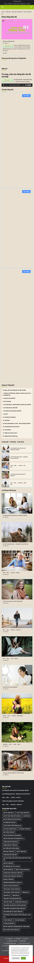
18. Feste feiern (7, 430)
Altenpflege (26, 816)
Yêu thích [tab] (21, 442)
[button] (3, 7)
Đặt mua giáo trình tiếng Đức (11, 930)
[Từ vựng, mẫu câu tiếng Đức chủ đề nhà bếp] (17, 761)
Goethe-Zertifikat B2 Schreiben (12, 835)
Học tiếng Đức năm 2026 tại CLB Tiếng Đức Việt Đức (18, 448)
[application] (17, 85)
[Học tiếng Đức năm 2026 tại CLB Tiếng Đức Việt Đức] (5, 449)
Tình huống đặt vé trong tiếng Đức (13, 911)
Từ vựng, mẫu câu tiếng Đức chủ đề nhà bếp (14, 390)
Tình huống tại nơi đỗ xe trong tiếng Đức (14, 905)
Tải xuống (26, 96)
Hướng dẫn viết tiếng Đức (10, 845)
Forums (6, 4)
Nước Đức (23, 941)
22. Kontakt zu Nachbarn (9, 417)
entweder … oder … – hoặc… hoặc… (12, 744)
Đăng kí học (23, 4)
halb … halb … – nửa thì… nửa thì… (17, 466)
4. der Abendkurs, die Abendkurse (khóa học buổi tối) (17, 404)
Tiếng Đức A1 (25, 892)
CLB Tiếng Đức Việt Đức (9, 822)
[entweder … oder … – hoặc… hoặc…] (17, 732)
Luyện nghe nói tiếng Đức (10, 855)
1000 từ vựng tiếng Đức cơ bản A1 (12, 816)
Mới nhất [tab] (5, 442)
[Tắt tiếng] (26, 85)
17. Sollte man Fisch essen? (10, 433)
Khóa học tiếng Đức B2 (9, 41)
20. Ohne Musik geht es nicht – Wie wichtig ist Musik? (17, 423)
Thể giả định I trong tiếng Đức (11, 892)
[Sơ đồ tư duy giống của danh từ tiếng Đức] (5, 475)
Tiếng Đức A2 (6, 895)
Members (10, 4)
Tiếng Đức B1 (15, 895)
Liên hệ (28, 4)
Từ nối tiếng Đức (7, 920)
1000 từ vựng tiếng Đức (22, 813)
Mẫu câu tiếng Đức (8, 863)
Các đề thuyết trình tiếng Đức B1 (12, 826)
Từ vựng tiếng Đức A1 (9, 923)
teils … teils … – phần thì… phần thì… (18, 483)
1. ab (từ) (5, 414)
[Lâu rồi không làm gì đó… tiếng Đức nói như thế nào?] (5, 457)
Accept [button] (23, 958)
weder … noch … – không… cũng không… (13, 716)
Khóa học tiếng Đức (8, 851)
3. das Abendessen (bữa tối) (10, 408)
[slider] (29, 85)
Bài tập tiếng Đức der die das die (12, 819)
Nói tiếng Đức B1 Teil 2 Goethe (11, 866)
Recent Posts (17, 4)
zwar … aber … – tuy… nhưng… (10, 658)
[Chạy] (3, 85)
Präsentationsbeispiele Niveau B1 (12, 882)
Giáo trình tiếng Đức (9, 832)
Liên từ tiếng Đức (21, 851)
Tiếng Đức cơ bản (7, 902)
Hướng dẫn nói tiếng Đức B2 (10, 842)
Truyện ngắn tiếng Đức (21, 902)
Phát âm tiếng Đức (8, 869)
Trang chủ (9, 938)
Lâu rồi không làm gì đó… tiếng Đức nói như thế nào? (19, 457)
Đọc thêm (5, 53)
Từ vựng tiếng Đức (20, 920)
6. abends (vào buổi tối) (9, 398)
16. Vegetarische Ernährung (10, 436)
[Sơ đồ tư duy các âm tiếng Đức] (17, 675)
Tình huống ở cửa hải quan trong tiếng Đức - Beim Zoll (17, 916)
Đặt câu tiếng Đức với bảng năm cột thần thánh (16, 926)
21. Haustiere (6, 420)
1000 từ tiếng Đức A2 (8, 813)
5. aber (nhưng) (7, 401)
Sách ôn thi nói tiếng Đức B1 (11, 886)
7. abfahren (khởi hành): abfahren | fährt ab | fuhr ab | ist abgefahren (17, 394)
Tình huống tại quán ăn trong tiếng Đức (14, 908)
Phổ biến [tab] (13, 442)
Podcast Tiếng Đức (8, 879)
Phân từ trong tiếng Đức (22, 869)
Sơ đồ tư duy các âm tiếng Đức (10, 687)
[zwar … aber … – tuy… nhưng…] (17, 646)
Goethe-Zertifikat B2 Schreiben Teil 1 (13, 838)
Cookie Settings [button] (15, 958)
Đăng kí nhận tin (13, 941)
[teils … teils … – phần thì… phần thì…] (5, 483)
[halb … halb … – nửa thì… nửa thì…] (5, 466)
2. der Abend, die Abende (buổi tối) (12, 411)
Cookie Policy (7, 946)
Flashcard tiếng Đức (24, 829)
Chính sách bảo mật (24, 943)
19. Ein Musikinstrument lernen (11, 426)
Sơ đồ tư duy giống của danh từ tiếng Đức (17, 474)
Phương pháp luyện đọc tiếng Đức (12, 876)
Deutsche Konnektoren (10, 829)
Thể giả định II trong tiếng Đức (11, 889)
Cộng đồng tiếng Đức (10, 943)
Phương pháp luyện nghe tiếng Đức (12, 873)
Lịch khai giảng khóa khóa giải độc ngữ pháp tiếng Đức (17, 859)
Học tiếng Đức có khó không (11, 848)
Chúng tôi (18, 938)
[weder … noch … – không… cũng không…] (17, 704)
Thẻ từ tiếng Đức (8, 950)
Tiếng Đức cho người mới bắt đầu (12, 899)
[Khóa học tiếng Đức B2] (17, 29)
